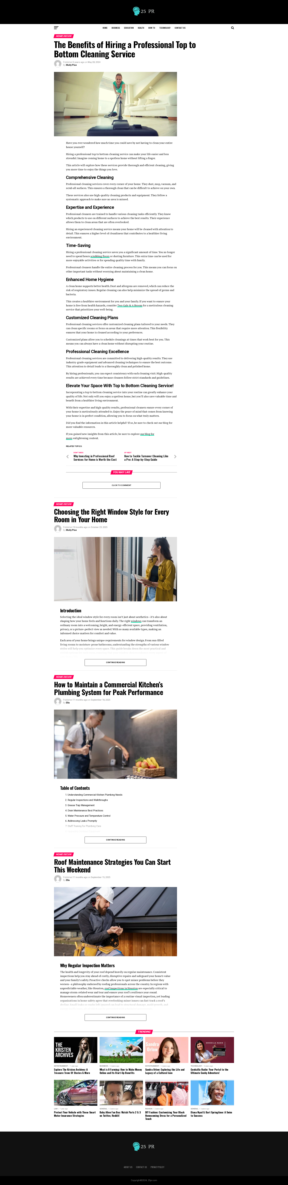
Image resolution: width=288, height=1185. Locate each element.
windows (136, 621)
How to (151, 27)
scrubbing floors (100, 256)
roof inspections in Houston (121, 988)
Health (141, 27)
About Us (128, 1167)
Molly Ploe (71, 65)
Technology (164, 27)
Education (129, 27)
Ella (68, 702)
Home (105, 27)
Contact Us (180, 27)
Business (116, 27)
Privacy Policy (157, 1167)
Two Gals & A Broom (129, 305)
